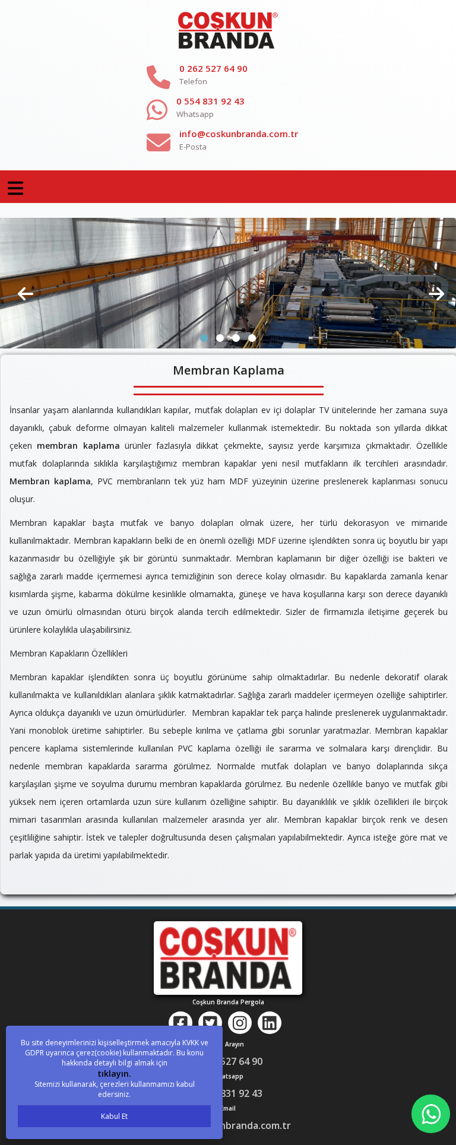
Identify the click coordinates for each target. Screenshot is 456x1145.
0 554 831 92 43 (210, 101)
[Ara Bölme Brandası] (228, 282)
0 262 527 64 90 (213, 68)
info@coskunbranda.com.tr (238, 133)
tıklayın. (114, 1073)
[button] (204, 338)
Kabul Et (114, 1116)
